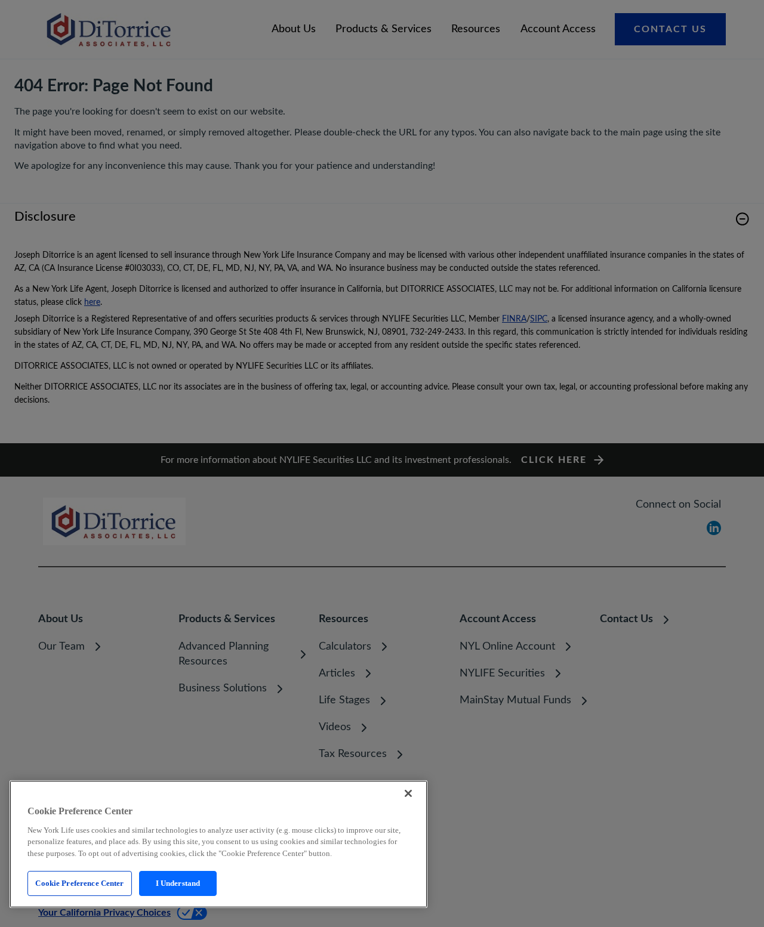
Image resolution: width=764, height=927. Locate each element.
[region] (218, 844)
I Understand (178, 883)
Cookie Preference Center (79, 883)
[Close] (408, 793)
